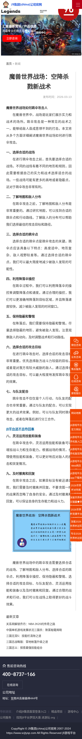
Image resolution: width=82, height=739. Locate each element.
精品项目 (56, 711)
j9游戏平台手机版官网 (76, 451)
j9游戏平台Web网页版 (76, 464)
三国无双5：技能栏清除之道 (23, 635)
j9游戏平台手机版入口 (76, 439)
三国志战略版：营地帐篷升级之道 (27, 641)
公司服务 (5, 717)
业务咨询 (76, 354)
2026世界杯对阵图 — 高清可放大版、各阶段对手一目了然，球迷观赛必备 (76, 488)
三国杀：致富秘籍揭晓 (48, 629)
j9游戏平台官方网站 (76, 427)
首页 (9, 63)
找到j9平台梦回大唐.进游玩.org (35, 717)
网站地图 (76, 413)
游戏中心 (73, 711)
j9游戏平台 (69, 732)
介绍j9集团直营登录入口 (31, 711)
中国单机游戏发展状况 (20, 629)
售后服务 (76, 366)
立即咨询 (12, 38)
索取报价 (76, 390)
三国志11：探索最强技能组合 (24, 647)
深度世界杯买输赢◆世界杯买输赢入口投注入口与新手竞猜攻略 (76, 500)
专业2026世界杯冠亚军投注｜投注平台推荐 (76, 536)
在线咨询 (12, 684)
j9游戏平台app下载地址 (76, 476)
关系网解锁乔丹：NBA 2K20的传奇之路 (30, 624)
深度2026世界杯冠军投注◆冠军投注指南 (76, 524)
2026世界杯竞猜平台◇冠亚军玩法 (76, 512)
